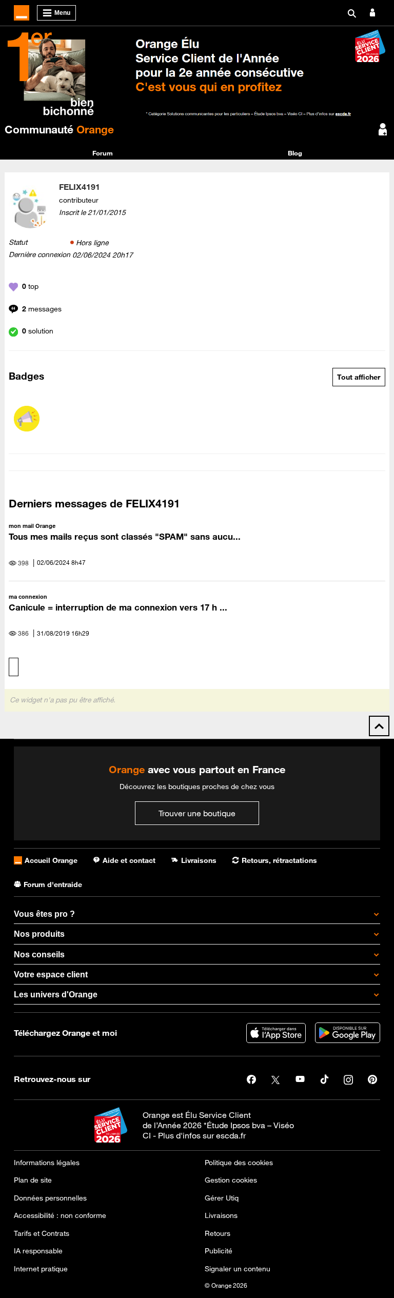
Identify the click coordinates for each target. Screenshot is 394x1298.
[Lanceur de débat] (27, 418)
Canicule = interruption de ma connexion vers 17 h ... (118, 607)
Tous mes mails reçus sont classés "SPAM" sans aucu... (125, 536)
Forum (102, 153)
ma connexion (28, 596)
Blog (295, 153)
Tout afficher (358, 377)
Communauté (59, 129)
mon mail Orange (32, 525)
